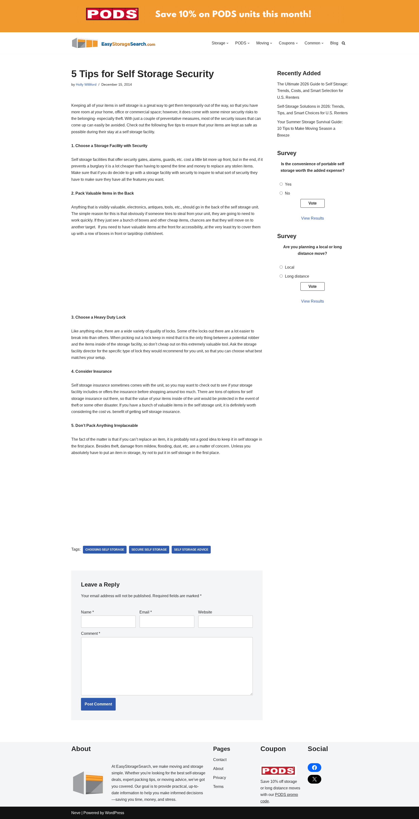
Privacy (219, 778)
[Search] (343, 43)
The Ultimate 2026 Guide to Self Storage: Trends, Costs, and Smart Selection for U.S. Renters (312, 90)
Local (289, 267)
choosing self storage (104, 549)
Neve (76, 813)
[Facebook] (314, 767)
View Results (312, 218)
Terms (218, 787)
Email (145, 612)
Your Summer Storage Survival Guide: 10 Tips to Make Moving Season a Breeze (310, 128)
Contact (219, 760)
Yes (288, 184)
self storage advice (191, 549)
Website (205, 612)
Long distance (297, 276)
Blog (334, 43)
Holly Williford (86, 84)
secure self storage (149, 549)
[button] (227, 43)
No (287, 193)
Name (87, 612)
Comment (90, 633)
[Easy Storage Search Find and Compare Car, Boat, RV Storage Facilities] (113, 43)
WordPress (114, 813)
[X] (314, 779)
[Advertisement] (167, 278)
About (218, 769)
